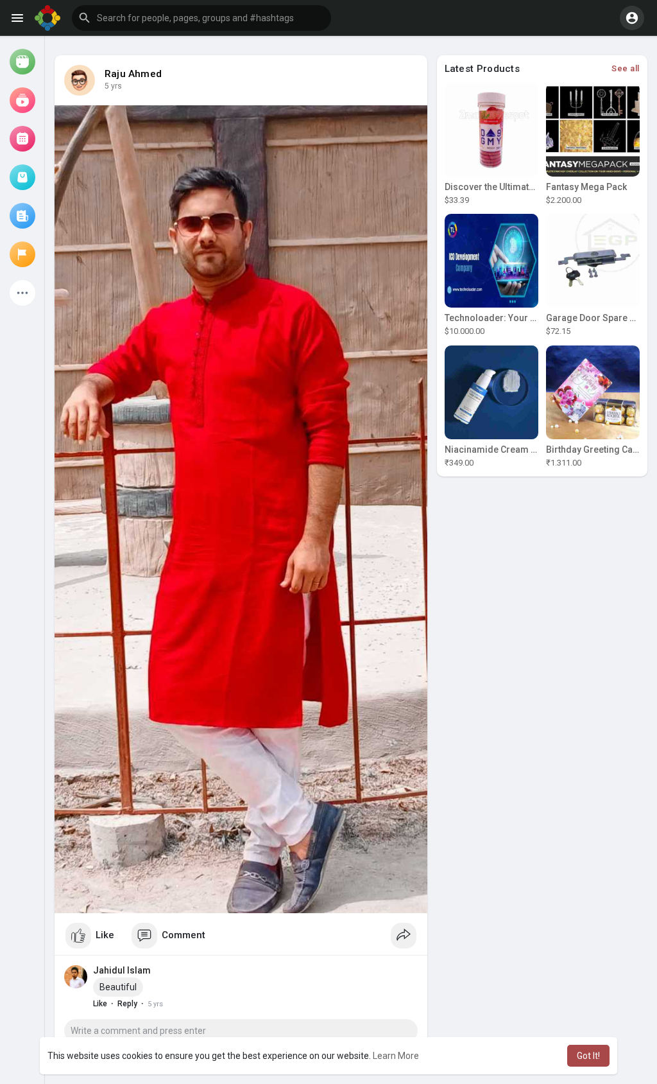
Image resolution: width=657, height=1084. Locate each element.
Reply (127, 1003)
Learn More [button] (396, 1056)
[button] (201, 18)
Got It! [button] (588, 1056)
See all (625, 68)
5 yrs (113, 86)
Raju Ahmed (133, 74)
